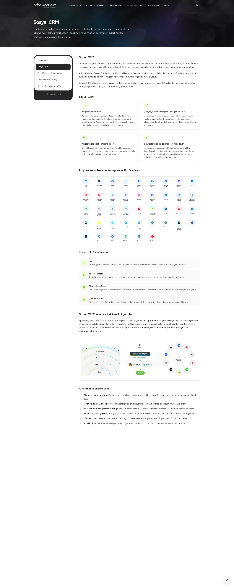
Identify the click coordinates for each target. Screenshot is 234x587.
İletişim (194, 5)
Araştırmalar (116, 5)
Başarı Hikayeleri (135, 5)
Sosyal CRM (43, 67)
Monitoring (43, 60)
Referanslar (153, 5)
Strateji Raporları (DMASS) (49, 86)
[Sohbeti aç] (227, 580)
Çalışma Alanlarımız (95, 5)
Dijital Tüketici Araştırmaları (50, 73)
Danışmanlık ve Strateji (47, 80)
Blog (166, 5)
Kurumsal (73, 5)
